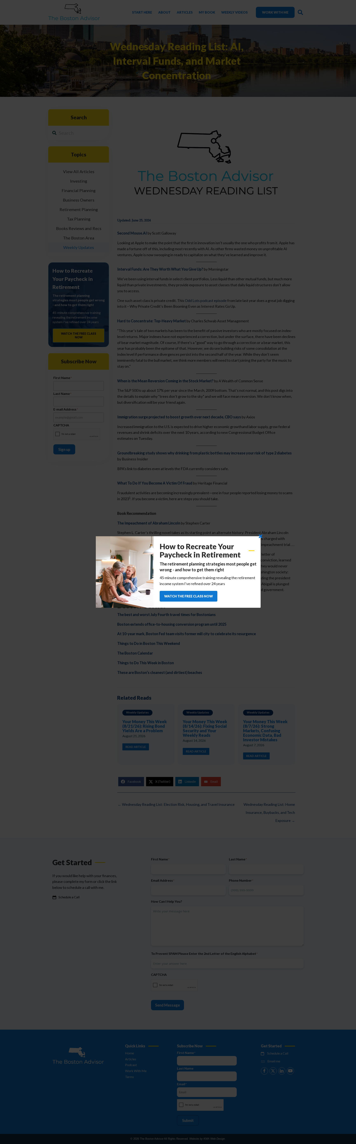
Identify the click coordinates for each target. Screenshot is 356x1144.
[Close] (260, 536)
